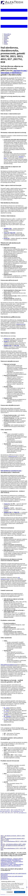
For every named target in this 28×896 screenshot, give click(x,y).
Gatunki (6, 36)
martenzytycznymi (20, 324)
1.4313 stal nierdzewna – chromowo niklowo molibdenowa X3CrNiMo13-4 (12, 862)
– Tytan (6, 719)
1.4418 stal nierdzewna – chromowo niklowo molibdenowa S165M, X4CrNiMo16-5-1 (12, 859)
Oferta (5, 42)
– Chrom (6, 707)
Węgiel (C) (6, 341)
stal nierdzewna (4, 879)
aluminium (21, 156)
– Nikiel (6, 710)
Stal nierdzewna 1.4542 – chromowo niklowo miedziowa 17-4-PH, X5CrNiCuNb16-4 (12, 865)
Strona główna (7, 34)
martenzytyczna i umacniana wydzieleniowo (14, 71)
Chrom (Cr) (7, 338)
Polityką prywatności (6, 889)
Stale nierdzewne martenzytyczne (9, 664)
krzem (5, 158)
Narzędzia (6, 38)
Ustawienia (9, 892)
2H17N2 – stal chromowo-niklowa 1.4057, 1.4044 (13, 844)
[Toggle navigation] (14, 31)
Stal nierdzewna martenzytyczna (11, 470)
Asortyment (6, 35)
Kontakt (6, 43)
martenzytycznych (12, 456)
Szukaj (5, 39)
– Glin (6, 713)
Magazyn (6, 41)
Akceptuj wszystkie (19, 892)
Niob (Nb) (12, 232)
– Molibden (7, 716)
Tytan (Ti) (6, 232)
